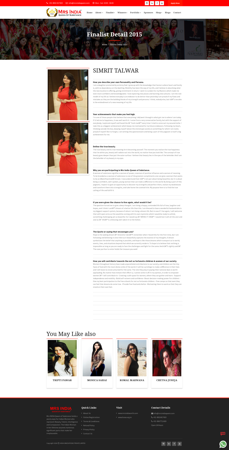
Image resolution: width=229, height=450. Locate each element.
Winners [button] (122, 12)
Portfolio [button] (135, 12)
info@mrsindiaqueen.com (79, 3)
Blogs (167, 12)
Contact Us (87, 433)
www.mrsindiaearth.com (128, 413)
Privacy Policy (88, 429)
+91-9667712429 (159, 421)
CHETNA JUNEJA (166, 380)
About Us (87, 413)
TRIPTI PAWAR (62, 380)
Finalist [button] (110, 12)
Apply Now (175, 3)
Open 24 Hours (157, 425)
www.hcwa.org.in (125, 417)
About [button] (98, 12)
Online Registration (91, 417)
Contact (177, 12)
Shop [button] (158, 12)
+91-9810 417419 (56, 3)
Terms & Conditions (91, 421)
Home (89, 12)
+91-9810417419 (159, 417)
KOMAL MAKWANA (132, 380)
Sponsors (148, 12)
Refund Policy (88, 425)
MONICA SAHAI (97, 380)
